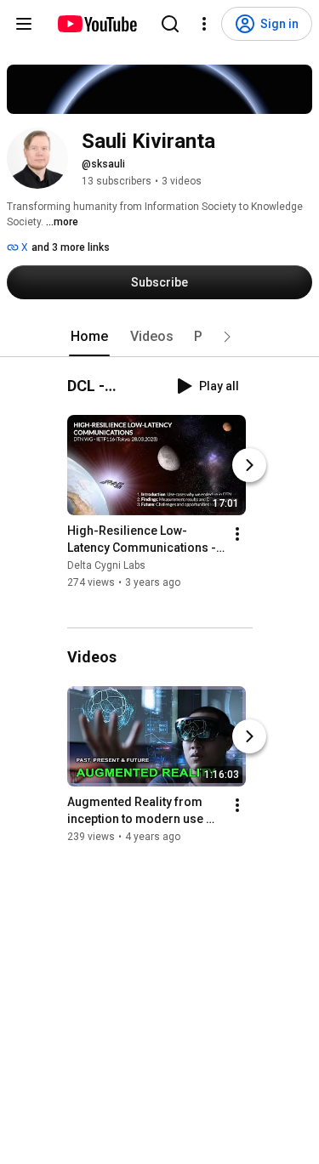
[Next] (249, 465)
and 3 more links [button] (70, 247)
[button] (227, 336)
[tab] (89, 336)
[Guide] (24, 24)
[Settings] (204, 24)
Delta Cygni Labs (106, 565)
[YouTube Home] (96, 24)
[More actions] (237, 534)
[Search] (170, 24)
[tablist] (160, 336)
